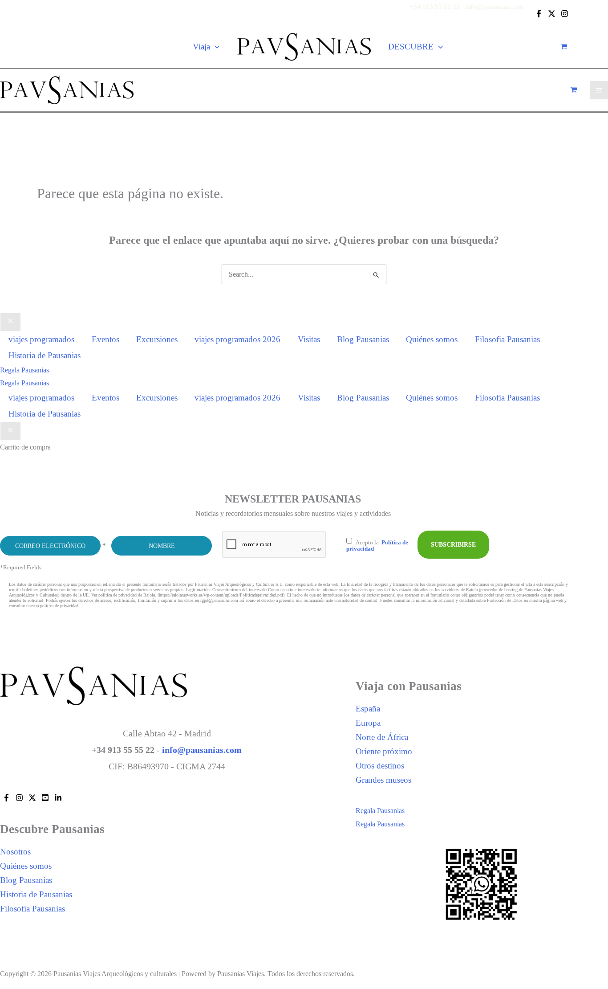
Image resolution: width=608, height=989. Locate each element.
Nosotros (15, 851)
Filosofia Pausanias (32, 908)
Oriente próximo (384, 751)
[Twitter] (32, 797)
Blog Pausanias (26, 880)
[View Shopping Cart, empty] (563, 46)
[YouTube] (45, 797)
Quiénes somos (26, 865)
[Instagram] (564, 13)
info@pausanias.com (494, 6)
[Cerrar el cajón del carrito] (10, 431)
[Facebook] (539, 13)
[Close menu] (10, 322)
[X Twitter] (551, 13)
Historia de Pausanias (36, 894)
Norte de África (382, 737)
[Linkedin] (58, 797)
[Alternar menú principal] (599, 90)
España (368, 708)
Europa (368, 722)
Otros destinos (380, 765)
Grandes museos (383, 780)
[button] (215, 46)
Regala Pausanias (24, 383)
